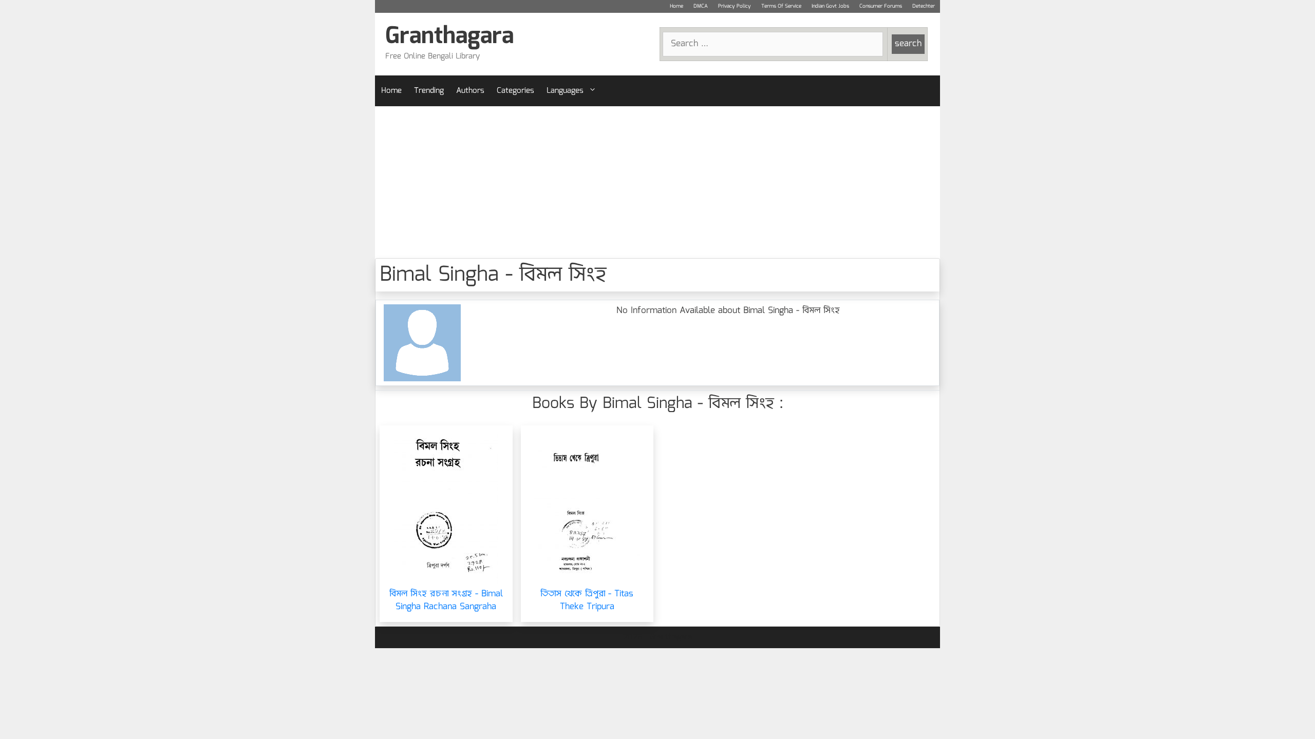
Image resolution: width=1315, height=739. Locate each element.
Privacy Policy (734, 6)
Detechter (923, 6)
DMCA (700, 6)
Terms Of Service (781, 6)
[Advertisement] (657, 182)
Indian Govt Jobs (830, 6)
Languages (565, 91)
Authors (470, 91)
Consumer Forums (880, 6)
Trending (429, 91)
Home (676, 6)
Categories (515, 91)
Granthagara (449, 36)
